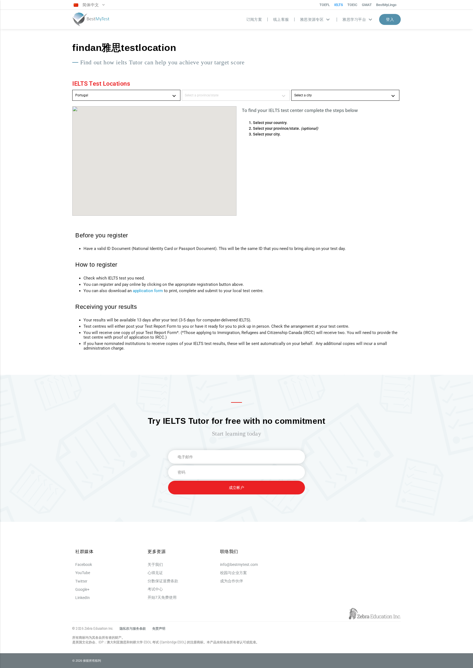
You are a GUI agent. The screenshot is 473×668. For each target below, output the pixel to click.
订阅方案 (254, 19)
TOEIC (352, 5)
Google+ (82, 589)
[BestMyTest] (90, 20)
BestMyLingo (386, 5)
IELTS (338, 5)
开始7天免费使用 (162, 597)
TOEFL (324, 5)
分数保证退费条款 (163, 581)
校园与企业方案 (233, 573)
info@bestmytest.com (239, 564)
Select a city (345, 96)
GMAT (367, 5)
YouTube (82, 573)
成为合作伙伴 (231, 581)
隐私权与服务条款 (133, 628)
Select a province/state (236, 96)
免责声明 (158, 628)
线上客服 (281, 19)
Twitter (81, 581)
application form (148, 290)
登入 (390, 19)
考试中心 (155, 589)
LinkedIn (82, 597)
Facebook (83, 564)
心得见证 (155, 573)
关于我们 (155, 564)
